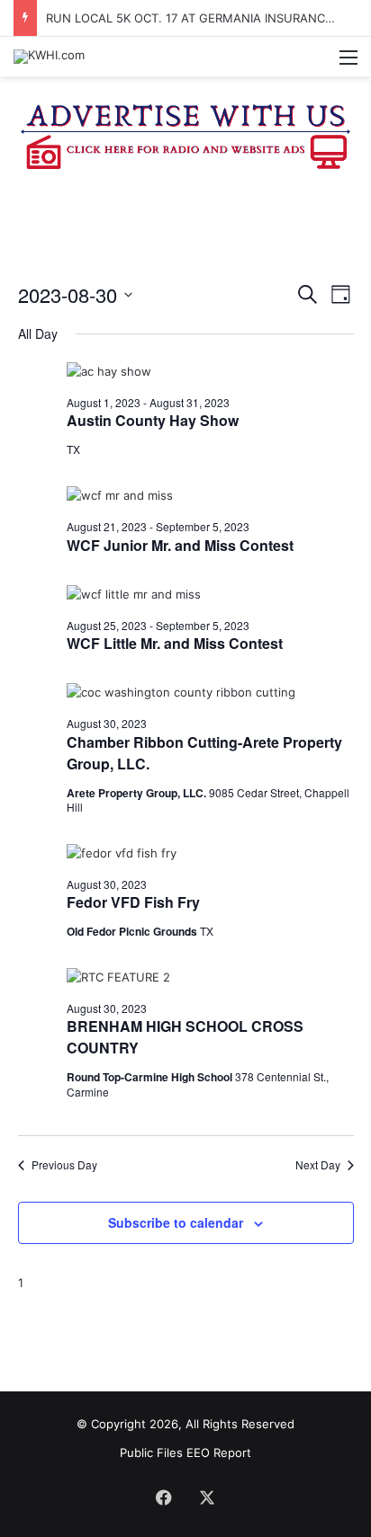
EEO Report (218, 1452)
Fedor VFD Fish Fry (133, 902)
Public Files (153, 1452)
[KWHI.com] (49, 56)
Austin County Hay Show (153, 420)
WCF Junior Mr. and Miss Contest (180, 545)
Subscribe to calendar (175, 1222)
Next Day (317, 1165)
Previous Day (64, 1165)
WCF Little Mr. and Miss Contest (175, 643)
